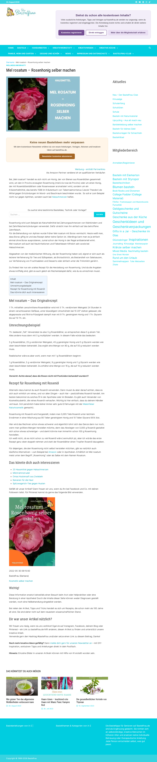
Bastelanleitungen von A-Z (19, 726)
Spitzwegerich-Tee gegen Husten (29, 483)
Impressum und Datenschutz (92, 53)
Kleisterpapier (141, 243)
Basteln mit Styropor (126, 179)
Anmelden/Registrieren (124, 163)
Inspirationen (138, 240)
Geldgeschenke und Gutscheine (126, 211)
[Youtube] (140, 2)
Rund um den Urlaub (125, 257)
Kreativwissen (85, 48)
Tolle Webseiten (137, 261)
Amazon (53, 452)
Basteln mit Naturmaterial (125, 116)
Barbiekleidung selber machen (127, 124)
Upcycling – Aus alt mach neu (127, 120)
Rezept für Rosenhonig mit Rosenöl (27, 289)
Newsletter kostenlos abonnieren (57, 156)
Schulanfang (119, 103)
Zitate (115, 264)
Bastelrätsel (118, 137)
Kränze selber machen (127, 247)
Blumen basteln (123, 187)
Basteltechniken (121, 182)
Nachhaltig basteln (138, 251)
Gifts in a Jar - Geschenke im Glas (131, 233)
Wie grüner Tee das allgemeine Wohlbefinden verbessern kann (20, 701)
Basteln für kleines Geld (124, 129)
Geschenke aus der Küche (130, 217)
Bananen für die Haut (23, 480)
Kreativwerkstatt (62, 48)
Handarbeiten (39, 48)
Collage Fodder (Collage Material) (127, 196)
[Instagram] (146, 2)
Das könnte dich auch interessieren (27, 292)
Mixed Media (120, 251)
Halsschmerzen (59, 197)
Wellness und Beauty (16, 65)
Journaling (118, 243)
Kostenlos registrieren (71, 33)
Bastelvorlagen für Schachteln (127, 133)
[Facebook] (136, 2)
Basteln (21, 48)
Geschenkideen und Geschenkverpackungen (132, 224)
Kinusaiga (117, 99)
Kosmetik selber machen (21, 581)
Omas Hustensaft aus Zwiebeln (28, 476)
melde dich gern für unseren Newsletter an (71, 643)
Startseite (10, 62)
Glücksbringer (120, 240)
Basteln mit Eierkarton (126, 175)
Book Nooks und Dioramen (126, 190)
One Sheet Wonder (121, 254)
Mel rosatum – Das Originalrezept (26, 282)
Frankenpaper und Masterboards (134, 202)
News (68, 53)
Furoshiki (117, 205)
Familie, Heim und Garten (21, 53)
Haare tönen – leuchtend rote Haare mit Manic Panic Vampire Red (55, 702)
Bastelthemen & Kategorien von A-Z (73, 726)
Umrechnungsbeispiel (20, 286)
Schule (116, 112)
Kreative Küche (107, 48)
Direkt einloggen (96, 33)
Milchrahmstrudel (21, 473)
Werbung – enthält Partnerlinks (90, 169)
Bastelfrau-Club (122, 53)
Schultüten (118, 107)
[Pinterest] (143, 2)
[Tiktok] (149, 2)
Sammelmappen (121, 261)
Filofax (116, 202)
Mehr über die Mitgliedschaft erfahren (128, 33)
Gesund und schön (49, 53)
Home (11, 48)
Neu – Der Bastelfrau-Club (125, 95)
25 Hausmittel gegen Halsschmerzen (30, 469)
